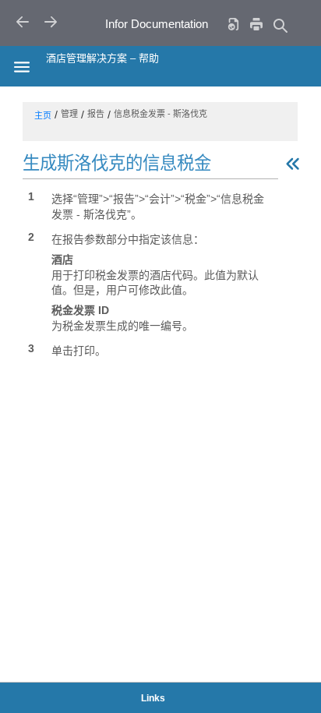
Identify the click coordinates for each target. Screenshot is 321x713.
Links (153, 698)
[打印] (256, 24)
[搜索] (279, 25)
